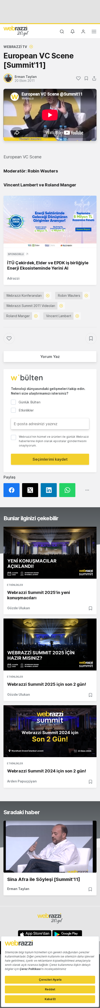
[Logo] (16, 31)
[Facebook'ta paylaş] (12, 490)
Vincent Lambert (58, 316)
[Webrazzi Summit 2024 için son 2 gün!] (50, 731)
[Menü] (94, 32)
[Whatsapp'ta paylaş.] (68, 490)
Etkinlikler (15, 585)
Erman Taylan (18, 889)
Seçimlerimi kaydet (50, 459)
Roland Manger (18, 316)
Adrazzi (13, 278)
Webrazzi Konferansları (24, 295)
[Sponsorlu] (50, 222)
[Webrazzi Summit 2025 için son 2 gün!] (50, 644)
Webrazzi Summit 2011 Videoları (30, 306)
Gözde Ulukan (18, 608)
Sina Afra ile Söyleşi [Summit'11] (43, 879)
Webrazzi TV (15, 47)
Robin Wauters (69, 295)
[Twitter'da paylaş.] (31, 490)
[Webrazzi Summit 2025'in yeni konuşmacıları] (50, 553)
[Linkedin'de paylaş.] (50, 490)
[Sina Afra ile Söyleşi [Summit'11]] (50, 847)
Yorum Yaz (50, 356)
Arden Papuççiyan (22, 781)
